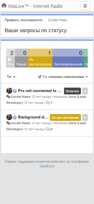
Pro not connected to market (44, 90)
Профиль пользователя (23, 19)
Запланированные (68, 63)
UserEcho (47, 165)
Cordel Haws (21, 96)
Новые (21, 63)
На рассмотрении (40, 62)
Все (11, 63)
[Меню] (85, 5)
